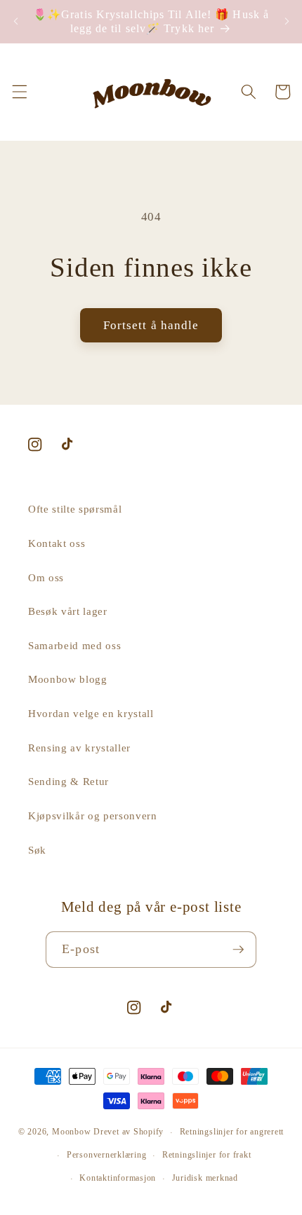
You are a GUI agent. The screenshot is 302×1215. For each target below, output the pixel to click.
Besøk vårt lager (67, 611)
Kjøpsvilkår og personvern (92, 815)
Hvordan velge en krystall (91, 713)
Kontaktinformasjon (117, 1178)
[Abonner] (238, 949)
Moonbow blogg (67, 679)
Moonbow (71, 1132)
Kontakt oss (56, 543)
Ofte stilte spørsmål (75, 509)
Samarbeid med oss (74, 645)
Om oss (46, 577)
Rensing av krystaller (79, 748)
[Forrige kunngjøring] (15, 21)
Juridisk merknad (205, 1178)
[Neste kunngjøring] (286, 21)
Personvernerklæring (107, 1155)
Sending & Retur (68, 781)
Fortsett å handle (151, 325)
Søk (37, 850)
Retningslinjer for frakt (206, 1155)
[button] (19, 92)
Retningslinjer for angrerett (232, 1132)
